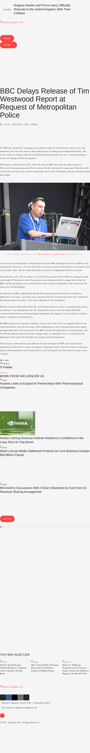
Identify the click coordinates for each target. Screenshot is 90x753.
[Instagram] (3, 697)
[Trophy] (20, 697)
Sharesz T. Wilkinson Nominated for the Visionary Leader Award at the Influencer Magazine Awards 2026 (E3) (75, 669)
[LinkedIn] (1, 137)
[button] (45, 19)
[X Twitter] (1, 130)
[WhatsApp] (1, 134)
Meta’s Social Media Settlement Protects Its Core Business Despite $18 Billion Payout (44, 667)
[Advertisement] (45, 62)
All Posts (4, 372)
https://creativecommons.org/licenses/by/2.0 (52, 254)
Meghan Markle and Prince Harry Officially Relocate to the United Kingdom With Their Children (42, 9)
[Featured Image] (3, 661)
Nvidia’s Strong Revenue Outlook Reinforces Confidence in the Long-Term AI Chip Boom (13, 669)
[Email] (1, 144)
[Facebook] (1, 127)
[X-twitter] (15, 697)
